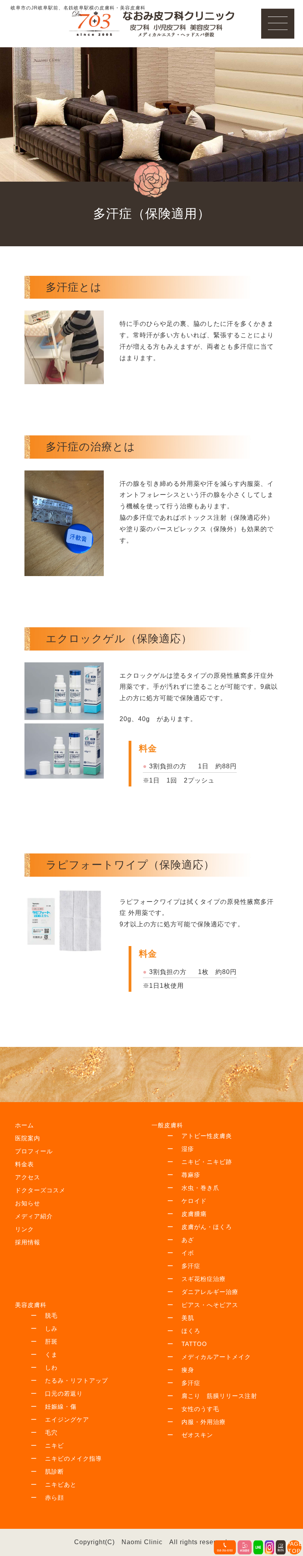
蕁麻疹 (190, 1174)
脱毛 (51, 1315)
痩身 (187, 1369)
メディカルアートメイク (216, 1356)
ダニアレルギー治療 (209, 1291)
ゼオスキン (197, 1434)
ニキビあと (61, 1484)
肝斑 (51, 1341)
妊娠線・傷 (61, 1406)
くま (51, 1354)
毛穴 (51, 1432)
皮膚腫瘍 (194, 1213)
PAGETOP (294, 1547)
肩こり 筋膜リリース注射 (219, 1395)
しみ (51, 1328)
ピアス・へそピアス (209, 1304)
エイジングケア (67, 1419)
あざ (187, 1239)
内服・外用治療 (203, 1421)
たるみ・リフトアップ (76, 1380)
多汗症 (190, 1265)
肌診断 (54, 1471)
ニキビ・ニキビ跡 (206, 1161)
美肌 (187, 1317)
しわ (51, 1367)
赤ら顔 (54, 1497)
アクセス (27, 1177)
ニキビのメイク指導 (73, 1458)
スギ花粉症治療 (203, 1278)
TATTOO (194, 1343)
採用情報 (27, 1242)
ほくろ (190, 1330)
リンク (24, 1229)
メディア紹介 (34, 1216)
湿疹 (187, 1148)
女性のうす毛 (200, 1408)
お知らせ (27, 1203)
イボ (187, 1252)
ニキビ (54, 1445)
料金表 (24, 1164)
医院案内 (27, 1138)
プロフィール (34, 1151)
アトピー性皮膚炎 (206, 1135)
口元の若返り (64, 1393)
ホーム (24, 1125)
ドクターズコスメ (40, 1190)
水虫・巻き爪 (200, 1187)
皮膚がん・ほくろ (206, 1226)
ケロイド (194, 1200)
